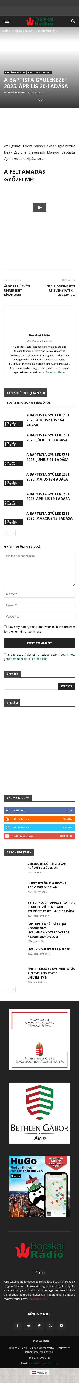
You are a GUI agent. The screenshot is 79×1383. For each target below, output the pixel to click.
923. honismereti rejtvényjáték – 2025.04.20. (61, 290)
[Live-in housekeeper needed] (14, 954)
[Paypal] (39, 1326)
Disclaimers (41, 1340)
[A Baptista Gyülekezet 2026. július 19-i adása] (14, 440)
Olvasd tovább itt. (55, 372)
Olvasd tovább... (39, 1299)
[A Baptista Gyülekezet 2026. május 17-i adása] (14, 479)
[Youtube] (61, 1326)
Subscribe (66, 835)
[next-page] (13, 533)
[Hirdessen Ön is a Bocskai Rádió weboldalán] (14, 888)
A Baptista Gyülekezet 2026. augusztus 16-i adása (48, 420)
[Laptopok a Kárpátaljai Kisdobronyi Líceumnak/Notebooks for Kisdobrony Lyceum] (14, 929)
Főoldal (6, 31)
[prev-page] (6, 533)
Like (69, 810)
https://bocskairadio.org (39, 341)
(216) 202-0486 (41, 1357)
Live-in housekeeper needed (49, 949)
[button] (6, 21)
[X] (50, 1326)
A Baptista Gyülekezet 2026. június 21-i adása (48, 457)
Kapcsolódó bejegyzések (25, 393)
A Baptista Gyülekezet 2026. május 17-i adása (48, 477)
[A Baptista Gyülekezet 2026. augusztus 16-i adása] (14, 420)
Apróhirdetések (18, 852)
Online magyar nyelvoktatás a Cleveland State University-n (51, 973)
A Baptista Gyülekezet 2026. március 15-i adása (49, 516)
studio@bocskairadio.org (43, 1363)
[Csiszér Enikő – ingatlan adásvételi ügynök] (14, 868)
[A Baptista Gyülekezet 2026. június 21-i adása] (14, 459)
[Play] (39, 207)
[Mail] (29, 1326)
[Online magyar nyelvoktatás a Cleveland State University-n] (14, 974)
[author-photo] (39, 329)
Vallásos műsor (23, 31)
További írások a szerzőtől (28, 402)
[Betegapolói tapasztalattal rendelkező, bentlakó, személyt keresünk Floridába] (14, 907)
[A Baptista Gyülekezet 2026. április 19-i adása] (14, 499)
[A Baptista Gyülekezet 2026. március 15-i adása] (14, 518)
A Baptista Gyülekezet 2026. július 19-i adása (48, 437)
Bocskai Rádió (16, 92)
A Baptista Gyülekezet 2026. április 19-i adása (48, 496)
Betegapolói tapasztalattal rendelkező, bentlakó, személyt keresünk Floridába (51, 907)
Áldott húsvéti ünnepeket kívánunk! (17, 290)
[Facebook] (18, 1326)
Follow (67, 818)
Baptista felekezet (46, 31)
